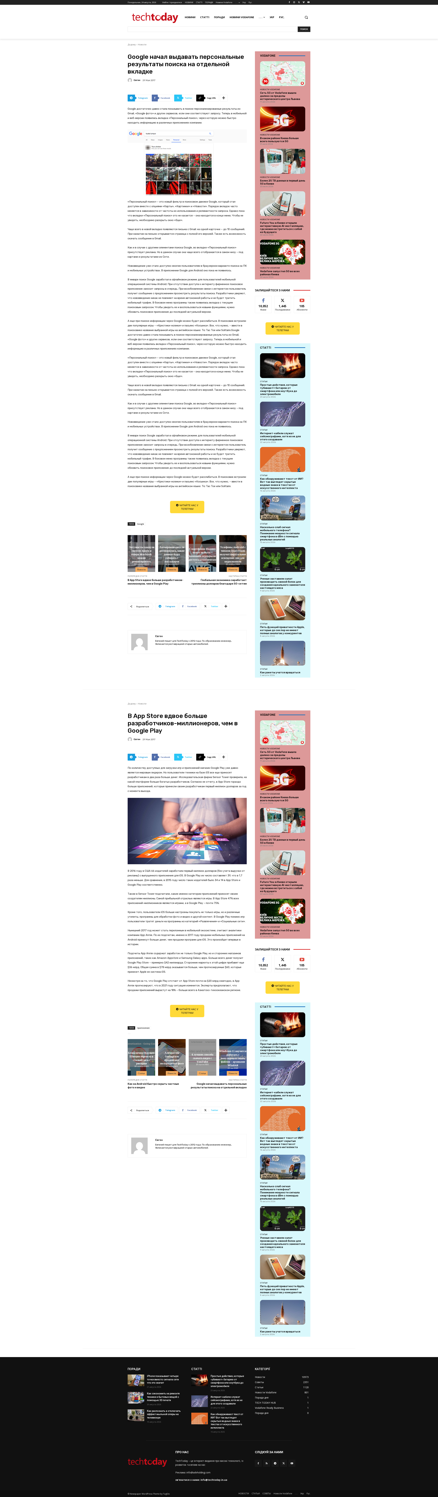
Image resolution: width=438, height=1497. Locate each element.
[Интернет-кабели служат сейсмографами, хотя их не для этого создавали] (282, 414)
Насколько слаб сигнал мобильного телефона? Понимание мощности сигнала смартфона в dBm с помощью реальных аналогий (280, 533)
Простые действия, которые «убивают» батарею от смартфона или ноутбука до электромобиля (279, 389)
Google (140, 524)
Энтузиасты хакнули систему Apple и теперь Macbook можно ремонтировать (141, 554)
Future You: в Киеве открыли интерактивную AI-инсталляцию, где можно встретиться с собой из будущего (282, 227)
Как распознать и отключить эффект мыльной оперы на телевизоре (164, 1414)
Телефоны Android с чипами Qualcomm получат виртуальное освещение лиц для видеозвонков (233, 554)
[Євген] (130, 80)
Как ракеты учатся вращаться (280, 672)
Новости (142, 44)
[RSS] (266, 1463)
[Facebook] (289, 2)
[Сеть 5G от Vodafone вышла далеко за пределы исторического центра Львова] (282, 73)
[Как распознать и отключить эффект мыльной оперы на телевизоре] (136, 1415)
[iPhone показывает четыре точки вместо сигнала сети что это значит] (136, 1380)
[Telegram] (275, 1463)
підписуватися (302, 298)
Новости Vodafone (270, 89)
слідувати (283, 298)
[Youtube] (308, 2)
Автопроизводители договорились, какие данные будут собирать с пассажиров (172, 554)
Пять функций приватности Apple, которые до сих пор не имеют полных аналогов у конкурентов (282, 630)
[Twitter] (299, 2)
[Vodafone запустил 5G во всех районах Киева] (282, 252)
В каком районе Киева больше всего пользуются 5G (279, 140)
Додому (132, 44)
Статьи (263, 381)
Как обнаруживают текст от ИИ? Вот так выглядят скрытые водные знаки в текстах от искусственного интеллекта (281, 483)
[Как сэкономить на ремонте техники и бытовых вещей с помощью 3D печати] (136, 1398)
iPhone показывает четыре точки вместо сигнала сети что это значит (163, 1379)
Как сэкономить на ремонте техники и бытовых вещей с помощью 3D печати (163, 1397)
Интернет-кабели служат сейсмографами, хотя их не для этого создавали (280, 436)
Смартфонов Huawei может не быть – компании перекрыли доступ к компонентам (202, 554)
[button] (306, 17)
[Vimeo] (304, 2)
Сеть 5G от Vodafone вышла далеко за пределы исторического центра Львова (280, 96)
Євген (137, 80)
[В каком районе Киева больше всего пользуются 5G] (282, 119)
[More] (224, 98)
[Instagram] (294, 2)
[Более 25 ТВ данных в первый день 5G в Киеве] (282, 161)
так (263, 298)
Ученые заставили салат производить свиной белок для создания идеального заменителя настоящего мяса (282, 583)
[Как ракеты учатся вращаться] (282, 653)
